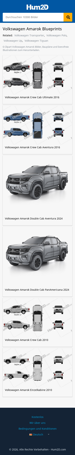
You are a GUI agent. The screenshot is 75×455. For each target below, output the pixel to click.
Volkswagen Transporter (29, 35)
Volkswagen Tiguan (36, 40)
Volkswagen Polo (56, 35)
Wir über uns (37, 423)
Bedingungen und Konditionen (38, 428)
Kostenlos (38, 417)
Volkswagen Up (13, 40)
